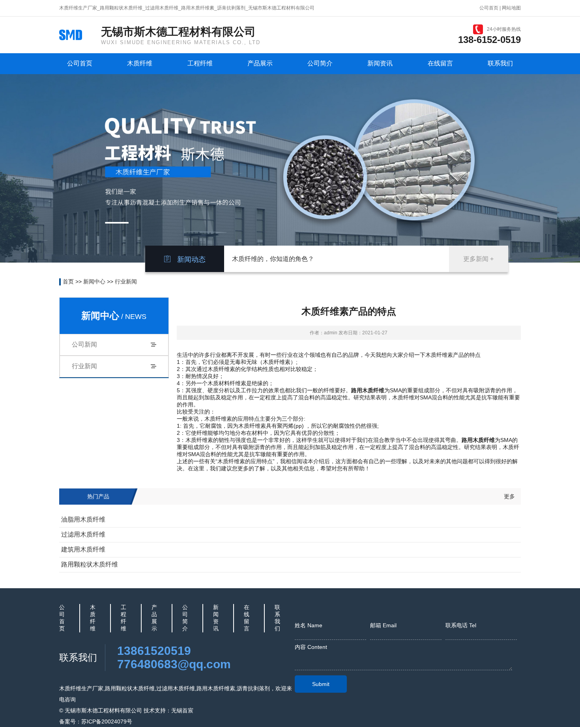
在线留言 (440, 63)
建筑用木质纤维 (83, 549)
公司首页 (488, 8)
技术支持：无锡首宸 (168, 710)
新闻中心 (94, 281)
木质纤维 (139, 63)
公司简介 (320, 63)
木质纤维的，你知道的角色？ (273, 258)
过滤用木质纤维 (83, 534)
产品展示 (260, 63)
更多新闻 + (478, 258)
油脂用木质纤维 (83, 519)
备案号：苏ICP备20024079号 (95, 721)
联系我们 (500, 63)
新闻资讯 (380, 63)
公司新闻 (84, 344)
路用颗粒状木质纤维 (89, 564)
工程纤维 (200, 63)
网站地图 (511, 8)
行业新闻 (126, 281)
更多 (509, 496)
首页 (68, 281)
